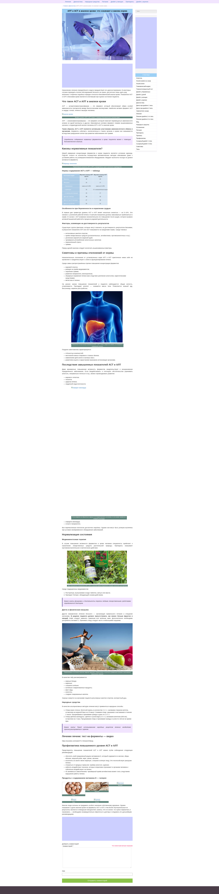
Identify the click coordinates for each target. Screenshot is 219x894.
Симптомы (139, 146)
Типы (138, 149)
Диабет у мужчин (142, 2)
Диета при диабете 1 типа (144, 105)
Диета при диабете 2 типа (144, 108)
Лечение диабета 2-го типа (144, 119)
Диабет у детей (141, 94)
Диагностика (78, 2)
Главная (65, 5)
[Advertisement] (97, 76)
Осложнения (140, 127)
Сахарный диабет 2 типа (144, 144)
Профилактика (141, 138)
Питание (105, 2)
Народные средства (92, 2)
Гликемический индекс (143, 86)
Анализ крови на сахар (143, 81)
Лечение (68, 2)
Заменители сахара (142, 111)
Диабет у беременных (143, 92)
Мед (137, 122)
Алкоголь (139, 78)
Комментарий (68, 846)
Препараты (130, 2)
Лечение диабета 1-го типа (144, 116)
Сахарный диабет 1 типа (144, 141)
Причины (139, 135)
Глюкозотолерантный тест (144, 89)
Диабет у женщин (117, 2)
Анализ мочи (140, 83)
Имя (63, 871)
